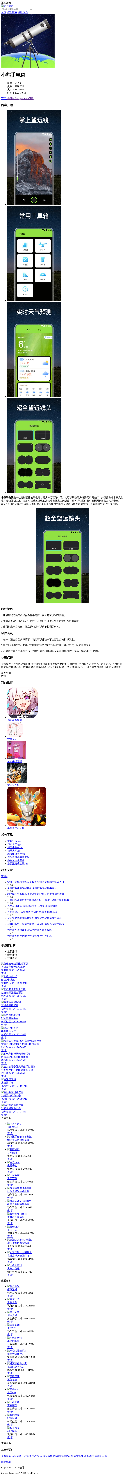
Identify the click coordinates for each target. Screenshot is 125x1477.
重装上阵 (12, 1302)
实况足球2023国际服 (18, 1255)
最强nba (11, 1392)
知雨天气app (14, 844)
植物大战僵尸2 (15, 1354)
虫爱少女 (12, 1165)
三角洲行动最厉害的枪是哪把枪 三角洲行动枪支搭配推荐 (38, 900)
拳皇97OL (12, 1328)
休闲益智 (16, 1456)
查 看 (10, 1133)
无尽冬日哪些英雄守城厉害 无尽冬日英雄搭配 (32, 906)
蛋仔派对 (12, 1289)
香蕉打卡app (14, 841)
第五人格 (12, 1315)
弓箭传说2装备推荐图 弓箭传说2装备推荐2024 (32, 912)
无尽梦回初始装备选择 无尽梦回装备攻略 (29, 930)
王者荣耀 (12, 1405)
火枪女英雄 (13, 1268)
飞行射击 (27, 1456)
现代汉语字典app (16, 854)
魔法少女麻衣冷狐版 (18, 1242)
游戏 (9, 12)
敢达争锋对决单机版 (18, 1191)
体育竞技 (89, 1456)
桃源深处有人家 (15, 1366)
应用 (14, 12)
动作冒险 (37, 1456)
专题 (25, 12)
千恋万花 (12, 1178)
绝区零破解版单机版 (18, 1140)
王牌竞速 (12, 1379)
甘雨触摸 (12, 1152)
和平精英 (12, 1431)
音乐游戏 (47, 1456)
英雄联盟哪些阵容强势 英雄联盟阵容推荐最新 (32, 888)
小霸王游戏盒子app (17, 863)
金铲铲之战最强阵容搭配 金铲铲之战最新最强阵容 (34, 918)
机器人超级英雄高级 (18, 1204)
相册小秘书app (15, 847)
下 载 (4, 98)
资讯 (20, 12)
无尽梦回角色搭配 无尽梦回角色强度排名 (29, 936)
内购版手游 (101, 1456)
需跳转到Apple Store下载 (20, 98)
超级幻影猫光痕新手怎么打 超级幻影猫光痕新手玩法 (35, 924)
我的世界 (12, 1418)
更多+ (4, 876)
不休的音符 (13, 1341)
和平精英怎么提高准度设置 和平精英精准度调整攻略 (35, 894)
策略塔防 (58, 1456)
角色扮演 (6, 1456)
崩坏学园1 (12, 1127)
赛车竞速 (79, 1456)
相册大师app (14, 850)
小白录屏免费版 (15, 860)
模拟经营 (68, 1456)
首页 (3, 12)
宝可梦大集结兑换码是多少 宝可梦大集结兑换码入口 (35, 882)
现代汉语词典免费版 (18, 857)
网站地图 (6, 1462)
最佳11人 (12, 1230)
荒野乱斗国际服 (15, 1217)
